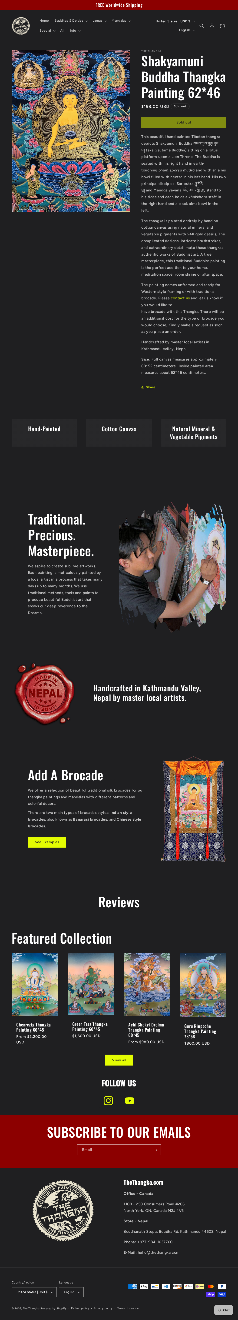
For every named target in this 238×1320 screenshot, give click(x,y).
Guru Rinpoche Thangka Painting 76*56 (200, 1031)
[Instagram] (108, 1100)
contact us (180, 298)
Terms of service (128, 1308)
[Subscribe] (155, 1149)
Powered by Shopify (53, 1308)
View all (119, 1060)
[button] (71, 21)
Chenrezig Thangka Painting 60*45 (33, 1027)
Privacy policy (103, 1308)
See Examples (47, 842)
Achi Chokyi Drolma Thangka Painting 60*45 (146, 1029)
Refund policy (80, 1308)
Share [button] (150, 387)
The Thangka (31, 1308)
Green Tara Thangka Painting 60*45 (90, 1026)
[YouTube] (129, 1100)
